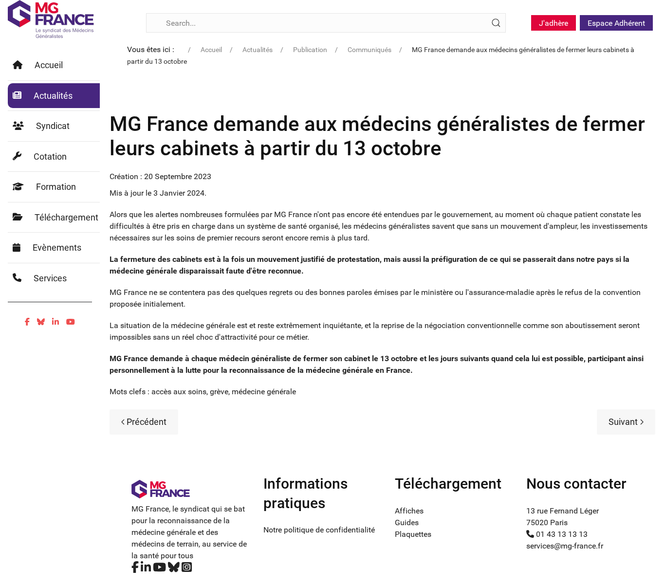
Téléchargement (66, 217)
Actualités (53, 96)
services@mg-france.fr (564, 545)
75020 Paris (547, 522)
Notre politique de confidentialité (319, 529)
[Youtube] (70, 322)
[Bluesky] (41, 322)
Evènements (57, 247)
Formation (56, 187)
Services (50, 278)
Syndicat (53, 126)
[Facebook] (27, 322)
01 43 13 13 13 (561, 534)
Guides (407, 522)
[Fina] (51, 19)
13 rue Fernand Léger (562, 510)
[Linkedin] (55, 322)
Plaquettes (413, 534)
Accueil (49, 65)
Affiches (409, 510)
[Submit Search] (496, 23)
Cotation (50, 156)
